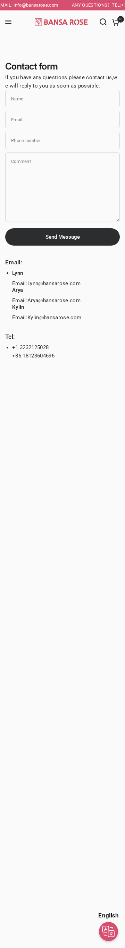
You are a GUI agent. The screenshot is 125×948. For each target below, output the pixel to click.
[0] (114, 21)
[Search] (103, 21)
